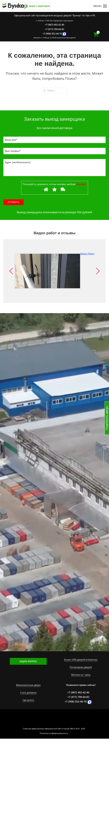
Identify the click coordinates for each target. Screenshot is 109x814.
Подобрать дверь (107, 418)
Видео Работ (87, 253)
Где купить (28, 700)
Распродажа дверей (81, 667)
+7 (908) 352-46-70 (52, 33)
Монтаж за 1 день (81, 674)
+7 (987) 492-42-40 (54, 24)
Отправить (13, 202)
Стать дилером (28, 692)
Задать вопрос (28, 661)
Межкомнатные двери (28, 685)
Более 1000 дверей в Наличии (80, 659)
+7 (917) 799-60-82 (54, 29)
